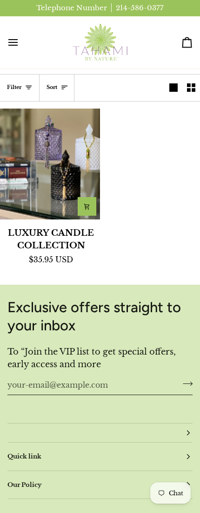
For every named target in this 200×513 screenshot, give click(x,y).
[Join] (185, 383)
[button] (100, 433)
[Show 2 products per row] (191, 88)
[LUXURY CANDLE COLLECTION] (50, 164)
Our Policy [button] (24, 485)
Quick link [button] (24, 456)
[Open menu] (21, 42)
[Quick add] (87, 206)
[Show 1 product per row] (173, 88)
